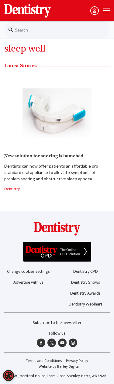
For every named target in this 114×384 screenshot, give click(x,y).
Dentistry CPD (85, 271)
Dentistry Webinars (85, 304)
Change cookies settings (28, 271)
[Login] (94, 10)
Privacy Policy (77, 361)
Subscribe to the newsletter (57, 322)
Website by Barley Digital (59, 366)
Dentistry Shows (85, 282)
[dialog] (8, 375)
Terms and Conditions (44, 361)
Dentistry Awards (85, 293)
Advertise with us (28, 282)
